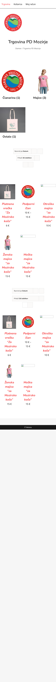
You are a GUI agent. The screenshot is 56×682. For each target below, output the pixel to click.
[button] (53, 4)
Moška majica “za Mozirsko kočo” (28, 263)
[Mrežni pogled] (25, 164)
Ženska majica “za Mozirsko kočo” (8, 263)
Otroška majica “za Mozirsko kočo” (49, 212)
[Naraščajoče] (40, 151)
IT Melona (28, 427)
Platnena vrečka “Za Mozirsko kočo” (8, 212)
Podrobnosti (8, 197)
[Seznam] (30, 164)
